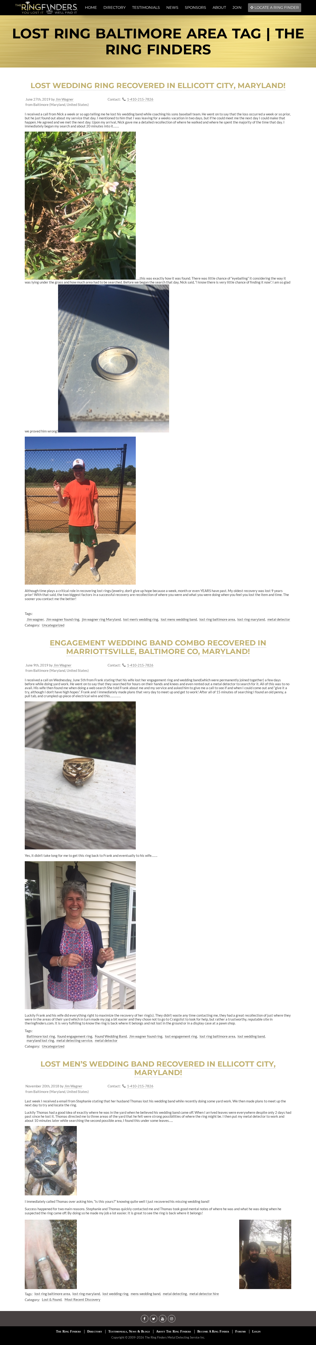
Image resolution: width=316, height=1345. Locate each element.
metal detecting (175, 1294)
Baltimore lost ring (41, 1036)
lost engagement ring (181, 1036)
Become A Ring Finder (213, 1331)
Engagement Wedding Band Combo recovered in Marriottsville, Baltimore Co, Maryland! (158, 647)
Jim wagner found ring (62, 619)
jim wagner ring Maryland (101, 619)
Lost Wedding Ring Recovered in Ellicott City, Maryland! (158, 85)
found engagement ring (74, 1036)
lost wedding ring (115, 1294)
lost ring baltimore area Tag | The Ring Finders (158, 41)
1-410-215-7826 (140, 99)
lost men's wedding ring (140, 619)
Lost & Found (52, 1299)
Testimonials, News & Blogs (129, 1331)
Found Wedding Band (111, 1036)
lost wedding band (251, 1036)
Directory (94, 1331)
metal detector (278, 619)
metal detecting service (74, 1040)
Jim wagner (35, 619)
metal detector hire (204, 1294)
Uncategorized (53, 625)
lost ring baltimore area (217, 619)
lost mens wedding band (179, 619)
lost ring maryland (251, 619)
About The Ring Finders (173, 1331)
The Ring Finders (68, 1331)
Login (256, 1331)
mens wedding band (145, 1294)
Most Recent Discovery (82, 1299)
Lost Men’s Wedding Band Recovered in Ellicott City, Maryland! (158, 1068)
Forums (240, 1331)
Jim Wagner (65, 99)
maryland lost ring (40, 1040)
